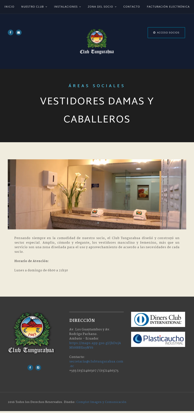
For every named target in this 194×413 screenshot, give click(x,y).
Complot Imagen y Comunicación (101, 402)
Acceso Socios (168, 33)
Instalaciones (66, 7)
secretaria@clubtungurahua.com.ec (96, 364)
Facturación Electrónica (168, 7)
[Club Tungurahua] (97, 41)
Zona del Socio (100, 7)
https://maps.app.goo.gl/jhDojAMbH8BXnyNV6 (95, 345)
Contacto (131, 7)
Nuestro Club (32, 7)
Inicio (9, 7)
